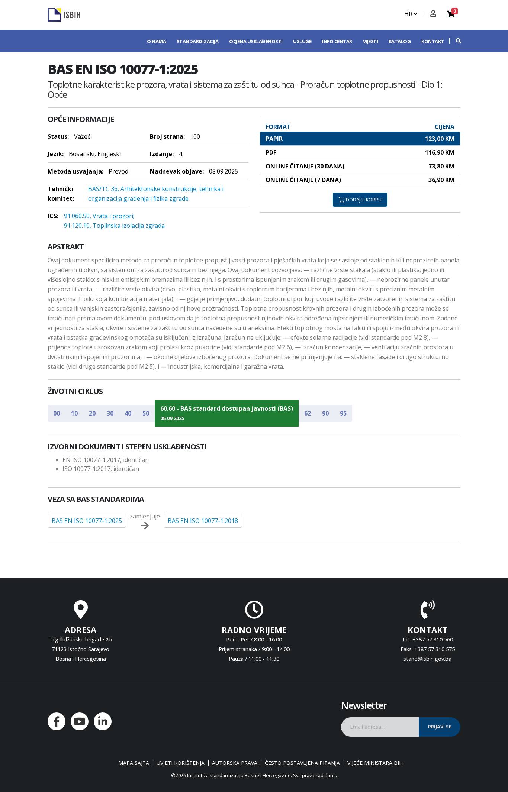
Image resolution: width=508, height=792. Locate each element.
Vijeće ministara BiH (375, 763)
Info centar (337, 41)
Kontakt (432, 41)
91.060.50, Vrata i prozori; (99, 216)
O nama (156, 41)
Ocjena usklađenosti (256, 41)
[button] (455, 41)
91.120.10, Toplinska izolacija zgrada (114, 226)
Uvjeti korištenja (181, 763)
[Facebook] (56, 721)
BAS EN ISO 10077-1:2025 (87, 521)
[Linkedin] (103, 721)
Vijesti (370, 41)
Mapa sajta (133, 763)
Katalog (400, 41)
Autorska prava (234, 763)
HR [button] (409, 14)
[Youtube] (80, 721)
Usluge (302, 41)
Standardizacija (198, 41)
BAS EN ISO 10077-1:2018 (203, 521)
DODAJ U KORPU (363, 199)
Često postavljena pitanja (302, 763)
